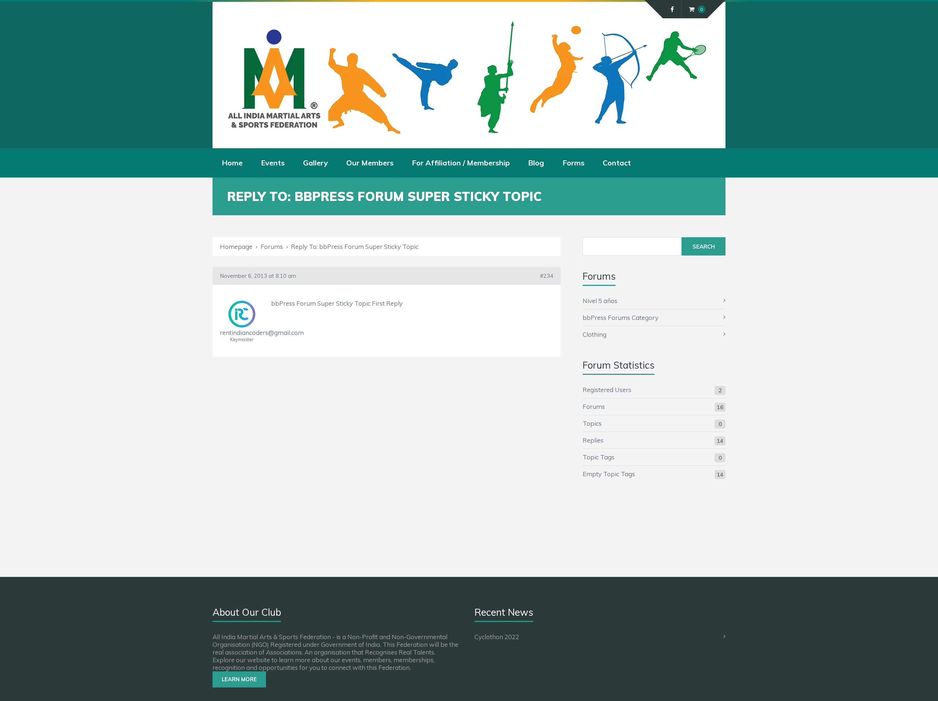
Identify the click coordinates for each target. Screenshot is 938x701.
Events (273, 162)
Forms (573, 162)
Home (232, 162)
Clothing (594, 334)
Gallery (315, 162)
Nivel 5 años (600, 301)
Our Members (370, 162)
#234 (546, 275)
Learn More (239, 679)
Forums (272, 246)
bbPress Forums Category (620, 317)
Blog (536, 162)
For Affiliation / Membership (461, 162)
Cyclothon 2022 (496, 637)
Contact (617, 162)
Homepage (236, 246)
